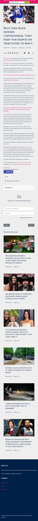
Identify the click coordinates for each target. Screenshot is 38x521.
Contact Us (4, 489)
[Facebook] (24, 52)
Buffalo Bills (8, 63)
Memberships (4, 483)
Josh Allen (6, 58)
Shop (2, 486)
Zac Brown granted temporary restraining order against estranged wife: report (18, 296)
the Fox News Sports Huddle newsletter (20, 164)
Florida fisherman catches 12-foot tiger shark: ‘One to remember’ (17, 405)
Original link (7, 167)
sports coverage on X (23, 162)
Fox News (14, 47)
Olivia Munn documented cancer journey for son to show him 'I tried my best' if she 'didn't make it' (18, 333)
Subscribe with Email (13, 181)
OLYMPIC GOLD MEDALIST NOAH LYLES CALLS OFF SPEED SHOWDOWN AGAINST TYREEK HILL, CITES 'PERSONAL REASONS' (17, 109)
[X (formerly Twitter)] (32, 52)
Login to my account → (26, 217)
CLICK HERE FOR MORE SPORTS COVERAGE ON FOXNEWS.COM (19, 75)
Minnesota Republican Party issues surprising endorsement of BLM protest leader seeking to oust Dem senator (18, 443)
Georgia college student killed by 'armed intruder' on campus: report (18, 370)
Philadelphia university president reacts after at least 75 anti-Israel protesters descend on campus (18, 259)
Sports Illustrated (13, 80)
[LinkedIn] (28, 52)
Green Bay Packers (9, 114)
